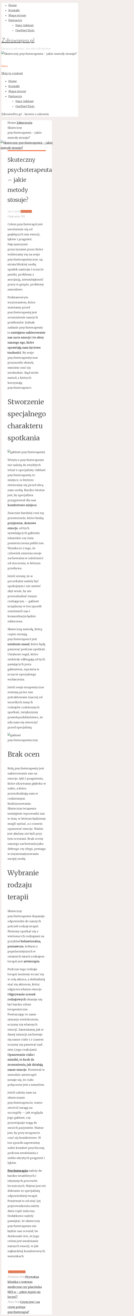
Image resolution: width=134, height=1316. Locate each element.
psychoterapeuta (16, 1271)
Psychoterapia (18, 1170)
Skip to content (12, 73)
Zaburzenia (24, 122)
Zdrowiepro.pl (17, 40)
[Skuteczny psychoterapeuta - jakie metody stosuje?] (27, 148)
